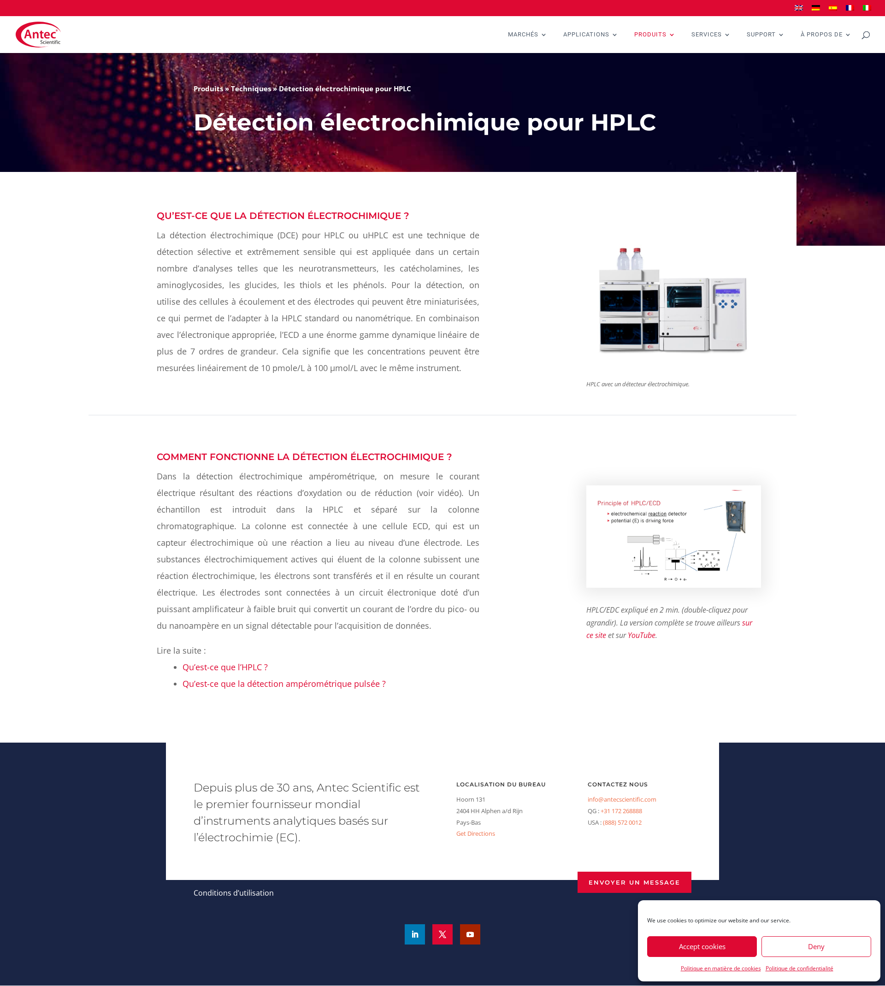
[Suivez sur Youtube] (470, 934)
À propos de (822, 34)
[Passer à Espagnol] (833, 11)
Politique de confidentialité (799, 968)
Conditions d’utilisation (234, 893)
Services (706, 34)
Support (761, 34)
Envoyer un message (634, 882)
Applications (586, 34)
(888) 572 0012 (622, 822)
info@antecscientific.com (622, 799)
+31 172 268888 (621, 811)
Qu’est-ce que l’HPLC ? (225, 667)
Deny (816, 946)
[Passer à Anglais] (799, 11)
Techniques (251, 88)
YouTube (641, 635)
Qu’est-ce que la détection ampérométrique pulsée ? (284, 683)
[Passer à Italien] (867, 11)
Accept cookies (702, 946)
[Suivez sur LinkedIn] (415, 934)
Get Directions (475, 833)
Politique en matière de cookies (721, 968)
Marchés (523, 34)
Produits (650, 34)
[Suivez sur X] (442, 934)
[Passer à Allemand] (816, 11)
